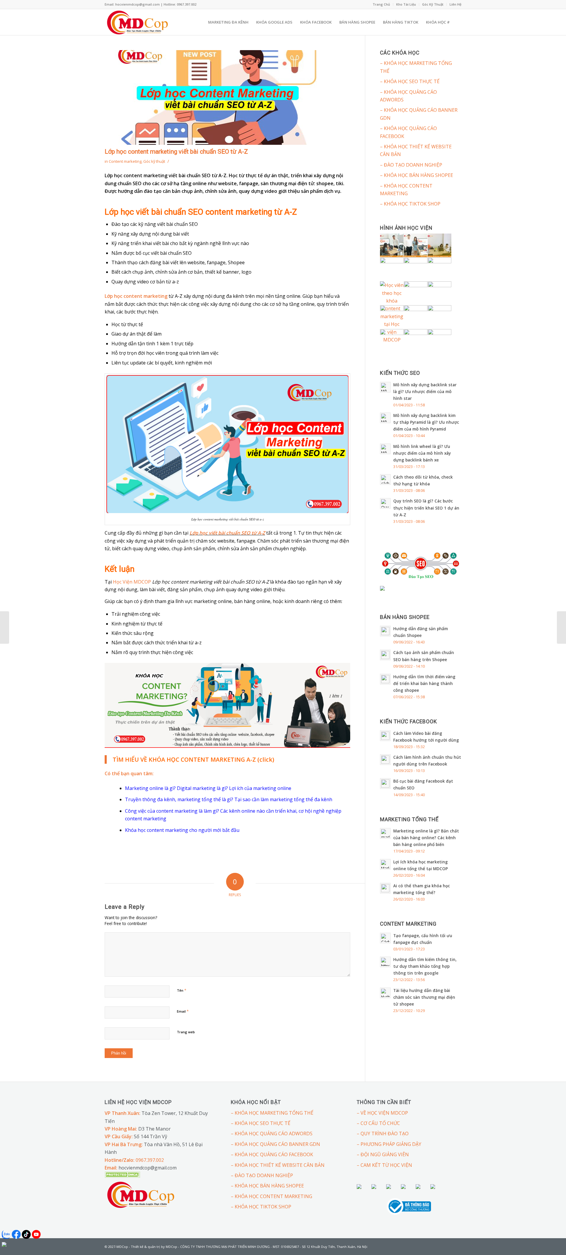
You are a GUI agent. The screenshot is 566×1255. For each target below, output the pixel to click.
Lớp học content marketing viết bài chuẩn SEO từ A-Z (176, 151)
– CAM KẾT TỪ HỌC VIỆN (384, 1165)
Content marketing (125, 161)
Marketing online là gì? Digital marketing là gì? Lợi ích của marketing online (208, 788)
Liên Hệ (455, 4)
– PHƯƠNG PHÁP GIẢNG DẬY (389, 1144)
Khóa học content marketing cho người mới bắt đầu (182, 830)
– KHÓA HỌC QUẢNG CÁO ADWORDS (408, 96)
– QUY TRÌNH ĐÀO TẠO (383, 1133)
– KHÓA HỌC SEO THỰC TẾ (410, 81)
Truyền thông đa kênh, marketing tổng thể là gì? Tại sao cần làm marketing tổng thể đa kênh (228, 799)
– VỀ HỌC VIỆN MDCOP (382, 1113)
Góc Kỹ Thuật (432, 4)
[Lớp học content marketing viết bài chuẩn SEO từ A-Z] (227, 97)
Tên (181, 990)
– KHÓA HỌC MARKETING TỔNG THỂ (416, 67)
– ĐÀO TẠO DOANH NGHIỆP (411, 165)
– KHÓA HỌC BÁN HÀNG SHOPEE (416, 175)
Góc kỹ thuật (154, 161)
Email (183, 1011)
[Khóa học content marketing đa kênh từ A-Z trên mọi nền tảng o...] (561, 627)
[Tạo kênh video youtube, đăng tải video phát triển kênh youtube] (4, 627)
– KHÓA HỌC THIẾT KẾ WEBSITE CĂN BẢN (416, 150)
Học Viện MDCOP (132, 582)
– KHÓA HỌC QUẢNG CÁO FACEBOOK (408, 132)
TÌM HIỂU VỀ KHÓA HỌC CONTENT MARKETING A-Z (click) (193, 759)
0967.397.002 (150, 1160)
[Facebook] (448, 1245)
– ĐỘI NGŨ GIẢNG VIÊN (383, 1154)
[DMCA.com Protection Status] (122, 1176)
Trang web (186, 1032)
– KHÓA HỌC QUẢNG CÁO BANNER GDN (419, 114)
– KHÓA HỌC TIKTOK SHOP (410, 204)
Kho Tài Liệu (406, 4)
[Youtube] (457, 1245)
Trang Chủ (381, 4)
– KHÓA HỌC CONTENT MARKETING (406, 190)
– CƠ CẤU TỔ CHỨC (378, 1123)
